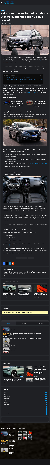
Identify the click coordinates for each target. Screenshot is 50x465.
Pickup (5, 400)
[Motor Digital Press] (9, 2)
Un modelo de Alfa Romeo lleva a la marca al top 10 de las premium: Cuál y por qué (16, 103)
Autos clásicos (6, 404)
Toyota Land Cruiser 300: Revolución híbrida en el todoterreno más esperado (24, 294)
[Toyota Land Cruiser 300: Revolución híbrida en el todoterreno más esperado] (25, 288)
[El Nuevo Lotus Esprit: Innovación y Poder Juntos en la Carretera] (40, 288)
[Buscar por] (48, 3)
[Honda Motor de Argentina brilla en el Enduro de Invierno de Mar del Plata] (25, 438)
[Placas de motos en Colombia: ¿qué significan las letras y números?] (6, 340)
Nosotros (28, 462)
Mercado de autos (22, 258)
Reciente (24, 323)
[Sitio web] (4, 275)
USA (4, 408)
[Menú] (1, 3)
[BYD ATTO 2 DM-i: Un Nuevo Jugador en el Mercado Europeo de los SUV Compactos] (30, 435)
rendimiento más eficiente (32, 92)
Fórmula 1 (5, 410)
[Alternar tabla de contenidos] (40, 76)
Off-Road (5, 411)
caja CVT (10, 245)
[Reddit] (13, 263)
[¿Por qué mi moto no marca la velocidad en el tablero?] (6, 350)
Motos (5, 394)
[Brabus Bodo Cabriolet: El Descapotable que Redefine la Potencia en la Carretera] (29, 380)
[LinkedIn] (10, 263)
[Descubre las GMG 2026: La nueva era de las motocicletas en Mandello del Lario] (20, 438)
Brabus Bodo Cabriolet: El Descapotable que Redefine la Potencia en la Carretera (40, 379)
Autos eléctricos (7, 396)
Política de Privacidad (45, 462)
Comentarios (40, 323)
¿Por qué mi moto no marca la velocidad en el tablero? (22, 349)
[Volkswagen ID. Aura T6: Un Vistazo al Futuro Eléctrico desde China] (9, 288)
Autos (6, 7)
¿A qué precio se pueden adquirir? (15, 81)
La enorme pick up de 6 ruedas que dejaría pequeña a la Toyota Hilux (25, 333)
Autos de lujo (6, 398)
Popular (8, 323)
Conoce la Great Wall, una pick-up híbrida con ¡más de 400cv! (40, 103)
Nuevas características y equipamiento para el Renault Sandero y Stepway (24, 79)
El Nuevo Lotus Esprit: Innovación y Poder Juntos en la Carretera (40, 294)
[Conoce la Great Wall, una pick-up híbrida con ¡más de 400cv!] (29, 103)
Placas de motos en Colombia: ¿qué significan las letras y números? (25, 338)
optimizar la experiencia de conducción (37, 163)
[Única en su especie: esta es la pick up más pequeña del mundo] (6, 345)
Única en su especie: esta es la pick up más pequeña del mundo (24, 344)
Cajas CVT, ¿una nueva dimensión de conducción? (18, 77)
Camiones (5, 406)
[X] (7, 263)
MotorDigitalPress (7, 413)
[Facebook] (4, 263)
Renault (31, 258)
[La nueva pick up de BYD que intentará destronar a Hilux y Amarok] (6, 329)
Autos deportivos (7, 402)
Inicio (3, 7)
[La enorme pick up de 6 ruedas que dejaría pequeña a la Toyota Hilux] (6, 335)
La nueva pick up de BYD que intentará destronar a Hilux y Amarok (25, 328)
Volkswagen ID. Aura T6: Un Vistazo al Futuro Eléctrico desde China (9, 294)
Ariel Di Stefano (4, 23)
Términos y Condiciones (35, 462)
